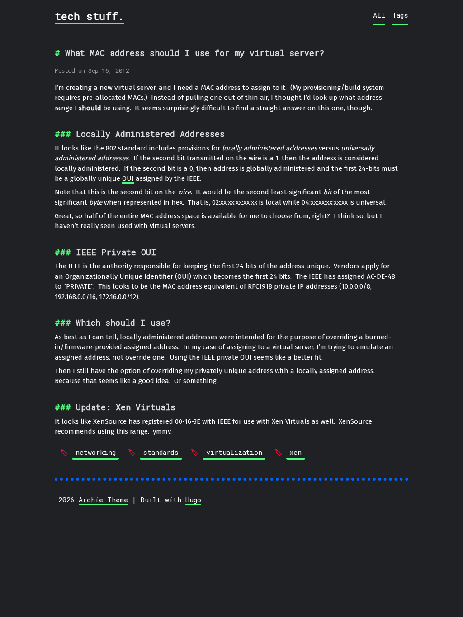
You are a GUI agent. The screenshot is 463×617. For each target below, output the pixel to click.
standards (161, 452)
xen (295, 452)
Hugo (193, 499)
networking (96, 452)
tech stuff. (89, 16)
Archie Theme (103, 499)
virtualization (234, 452)
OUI (128, 178)
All (379, 14)
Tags (400, 14)
